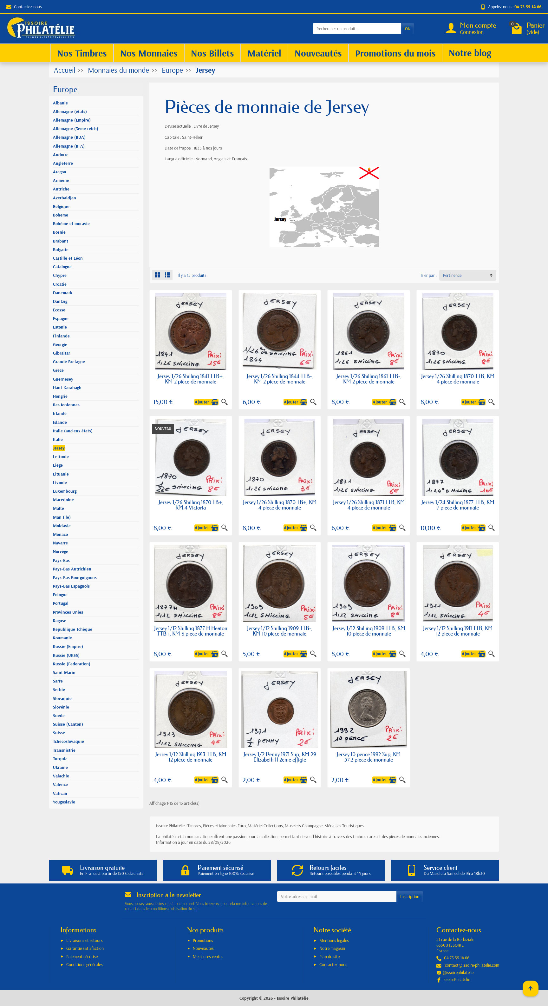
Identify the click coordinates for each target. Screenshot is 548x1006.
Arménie (61, 180)
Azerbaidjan (64, 198)
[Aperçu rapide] (224, 402)
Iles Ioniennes (66, 405)
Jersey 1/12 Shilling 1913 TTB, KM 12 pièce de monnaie (190, 757)
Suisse (59, 733)
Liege (58, 465)
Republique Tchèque (72, 629)
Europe (65, 89)
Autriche (61, 189)
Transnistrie (64, 750)
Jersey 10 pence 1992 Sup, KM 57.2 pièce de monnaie (368, 757)
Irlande (60, 413)
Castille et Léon (68, 258)
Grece (58, 370)
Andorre (60, 154)
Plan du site (329, 956)
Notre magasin (332, 948)
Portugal (60, 603)
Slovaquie (62, 698)
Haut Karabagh (67, 387)
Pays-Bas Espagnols (71, 586)
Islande (60, 422)
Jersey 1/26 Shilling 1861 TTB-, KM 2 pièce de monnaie (368, 379)
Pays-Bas (61, 560)
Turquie (60, 759)
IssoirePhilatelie (456, 979)
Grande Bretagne (69, 361)
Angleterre (63, 163)
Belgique (61, 206)
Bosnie (59, 232)
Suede (59, 715)
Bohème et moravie (71, 223)
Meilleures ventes (208, 956)
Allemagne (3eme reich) (75, 128)
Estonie (60, 327)
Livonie (60, 482)
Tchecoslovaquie (68, 741)
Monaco (60, 534)
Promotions (203, 940)
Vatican (60, 793)
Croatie (60, 284)
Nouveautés (203, 948)
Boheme (60, 215)
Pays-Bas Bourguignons (75, 577)
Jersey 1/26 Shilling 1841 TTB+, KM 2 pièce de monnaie (190, 379)
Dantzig (60, 301)
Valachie (61, 776)
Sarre (58, 681)
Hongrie (60, 396)
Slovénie (61, 707)
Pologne (60, 594)
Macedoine (63, 500)
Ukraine (60, 767)
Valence (60, 784)
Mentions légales (334, 940)
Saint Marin (64, 672)
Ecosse (59, 310)
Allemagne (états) (70, 111)
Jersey (59, 448)
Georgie (60, 344)
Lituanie (61, 474)
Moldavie (62, 526)
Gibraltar (61, 353)
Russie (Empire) (68, 646)
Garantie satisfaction (85, 948)
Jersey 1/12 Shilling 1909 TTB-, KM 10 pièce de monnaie (279, 631)
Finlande (61, 336)
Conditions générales (84, 964)
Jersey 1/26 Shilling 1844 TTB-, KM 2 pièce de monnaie (279, 379)
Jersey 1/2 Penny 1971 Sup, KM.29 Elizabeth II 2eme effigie (279, 757)
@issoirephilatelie (457, 972)
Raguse (59, 620)
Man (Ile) (62, 517)
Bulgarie (60, 249)
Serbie (59, 689)
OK (407, 28)
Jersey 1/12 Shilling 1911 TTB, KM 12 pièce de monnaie (458, 631)
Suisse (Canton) (68, 724)
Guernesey (63, 379)
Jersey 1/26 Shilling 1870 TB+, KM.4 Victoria (190, 505)
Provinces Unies (68, 612)
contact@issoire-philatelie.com (472, 965)
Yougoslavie (64, 802)
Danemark (62, 293)
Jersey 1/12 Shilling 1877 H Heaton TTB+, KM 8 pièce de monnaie (190, 631)
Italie (58, 439)
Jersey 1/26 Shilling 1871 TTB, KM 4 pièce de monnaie (369, 505)
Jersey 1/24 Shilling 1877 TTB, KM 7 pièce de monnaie (457, 505)
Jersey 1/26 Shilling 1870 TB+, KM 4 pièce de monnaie (280, 505)
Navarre (60, 543)
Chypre (60, 275)
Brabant (60, 241)
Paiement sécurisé (82, 956)
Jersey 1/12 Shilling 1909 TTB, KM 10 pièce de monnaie (368, 631)
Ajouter (202, 402)
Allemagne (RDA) (69, 137)
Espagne (60, 318)
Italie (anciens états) (73, 431)
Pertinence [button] (452, 275)
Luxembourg (64, 491)
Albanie (60, 103)
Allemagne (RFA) (69, 146)
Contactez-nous (28, 7)
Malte (58, 508)
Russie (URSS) (66, 655)
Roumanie (62, 638)
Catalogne (62, 267)
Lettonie (61, 456)
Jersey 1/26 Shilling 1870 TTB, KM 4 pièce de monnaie (458, 379)
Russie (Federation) (71, 664)
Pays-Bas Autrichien (72, 569)
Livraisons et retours (84, 940)
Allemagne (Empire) (72, 120)
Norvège (60, 551)
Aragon (59, 172)
